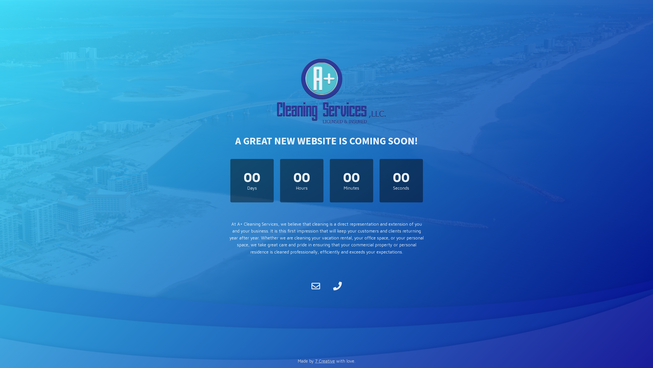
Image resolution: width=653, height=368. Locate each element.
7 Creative (325, 361)
